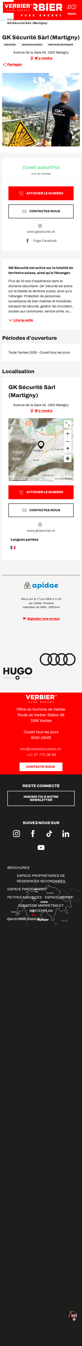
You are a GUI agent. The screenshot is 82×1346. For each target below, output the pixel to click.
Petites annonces (24, 897)
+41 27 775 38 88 (41, 755)
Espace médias (59, 897)
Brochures (18, 867)
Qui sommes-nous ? (25, 919)
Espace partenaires (26, 889)
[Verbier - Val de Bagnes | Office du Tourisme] (41, 10)
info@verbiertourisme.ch (41, 749)
